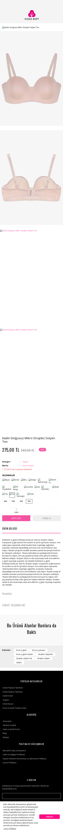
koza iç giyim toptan (24, 654)
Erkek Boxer (8, 703)
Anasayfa (7, 721)
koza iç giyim (21, 650)
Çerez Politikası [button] (10, 828)
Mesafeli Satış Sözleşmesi (14, 750)
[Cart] (57, 4)
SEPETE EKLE (16, 518)
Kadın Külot (8, 695)
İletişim (6, 737)
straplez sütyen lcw (24, 658)
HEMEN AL (47, 518)
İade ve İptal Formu (11, 729)
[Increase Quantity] (28, 511)
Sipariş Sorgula (9, 725)
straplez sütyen (43, 658)
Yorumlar (7, 593)
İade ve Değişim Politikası (14, 754)
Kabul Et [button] (49, 817)
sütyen (19, 662)
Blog (5, 733)
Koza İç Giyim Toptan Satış (14, 708)
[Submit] (57, 796)
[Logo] (31, 15)
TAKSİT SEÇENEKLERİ (13, 605)
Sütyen (25, 461)
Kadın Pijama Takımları (13, 687)
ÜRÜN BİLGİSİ (9, 528)
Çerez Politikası (9, 762)
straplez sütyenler (45, 654)
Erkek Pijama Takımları (13, 691)
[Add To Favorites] (47, 511)
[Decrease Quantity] (4, 511)
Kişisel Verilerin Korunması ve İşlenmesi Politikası (24, 758)
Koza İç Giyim (28, 465)
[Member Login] (50, 4)
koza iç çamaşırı (38, 650)
